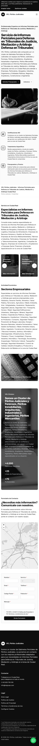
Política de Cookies (7, 700)
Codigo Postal (9, 593)
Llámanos (26, 82)
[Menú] (36, 14)
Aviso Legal (5, 697)
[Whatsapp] (33, 740)
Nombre (7, 577)
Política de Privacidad (25, 612)
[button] (34, 265)
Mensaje (7, 601)
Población (24, 593)
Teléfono (24, 585)
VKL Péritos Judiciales (15, 14)
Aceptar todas (5, 8)
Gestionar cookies (21, 8)
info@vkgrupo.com (7, 685)
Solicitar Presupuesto (10, 82)
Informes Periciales (7, 260)
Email (6, 585)
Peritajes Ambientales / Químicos (28, 261)
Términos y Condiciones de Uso (18, 614)
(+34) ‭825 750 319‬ (7, 682)
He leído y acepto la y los (20, 613)
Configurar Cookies (7, 709)
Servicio (24, 577)
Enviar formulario (19, 618)
